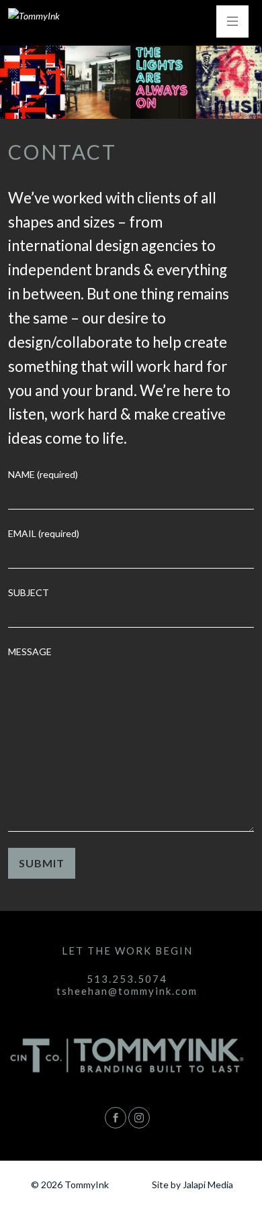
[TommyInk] (34, 16)
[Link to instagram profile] (139, 1117)
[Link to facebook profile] (115, 1117)
